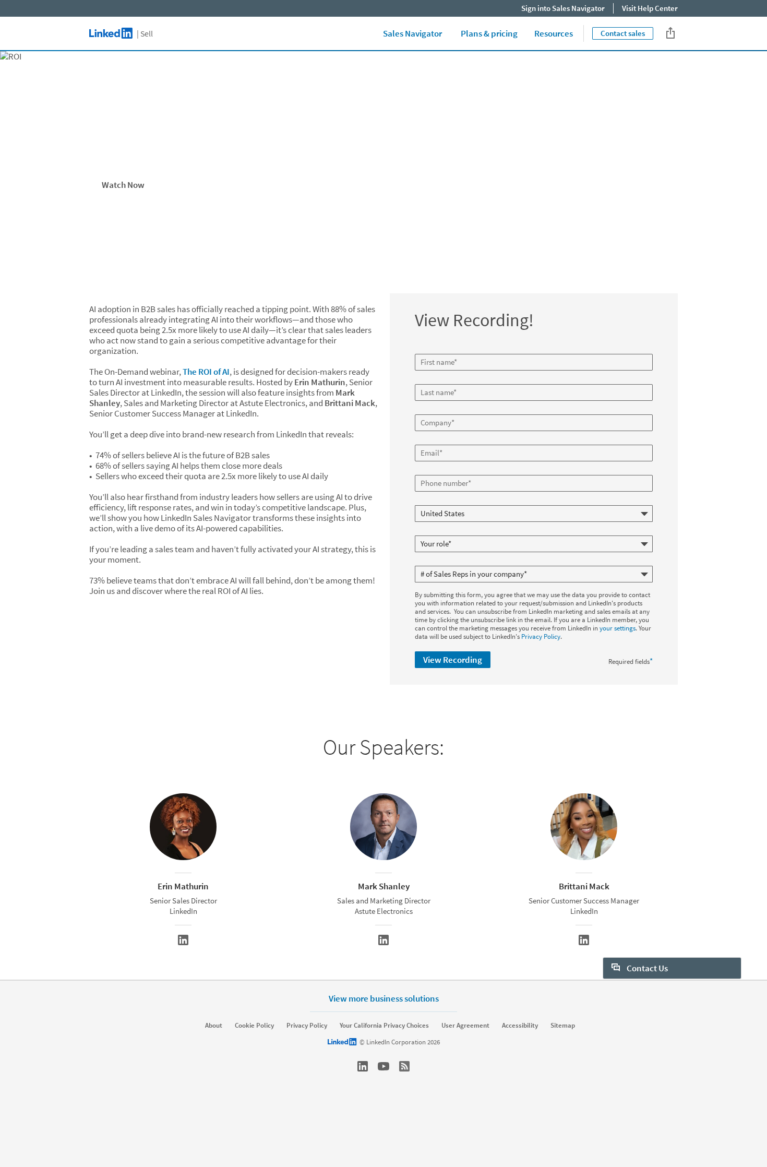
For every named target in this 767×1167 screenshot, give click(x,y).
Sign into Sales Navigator (563, 8)
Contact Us (646, 968)
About (213, 1025)
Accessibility (520, 1025)
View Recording (452, 659)
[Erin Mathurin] (183, 940)
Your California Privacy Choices (384, 1025)
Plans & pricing (489, 33)
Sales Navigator (412, 33)
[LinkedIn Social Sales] (362, 1066)
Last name (431, 380)
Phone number (437, 471)
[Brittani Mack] (583, 940)
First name (431, 350)
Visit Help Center (650, 8)
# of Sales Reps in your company (461, 561)
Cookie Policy (254, 1025)
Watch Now (123, 184)
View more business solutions (384, 998)
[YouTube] (383, 1066)
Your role (428, 531)
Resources (553, 33)
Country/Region (438, 501)
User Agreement (465, 1025)
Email (424, 440)
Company (430, 410)
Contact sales (623, 33)
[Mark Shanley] (383, 940)
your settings (618, 628)
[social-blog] (404, 1066)
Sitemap (562, 1025)
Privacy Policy (540, 636)
